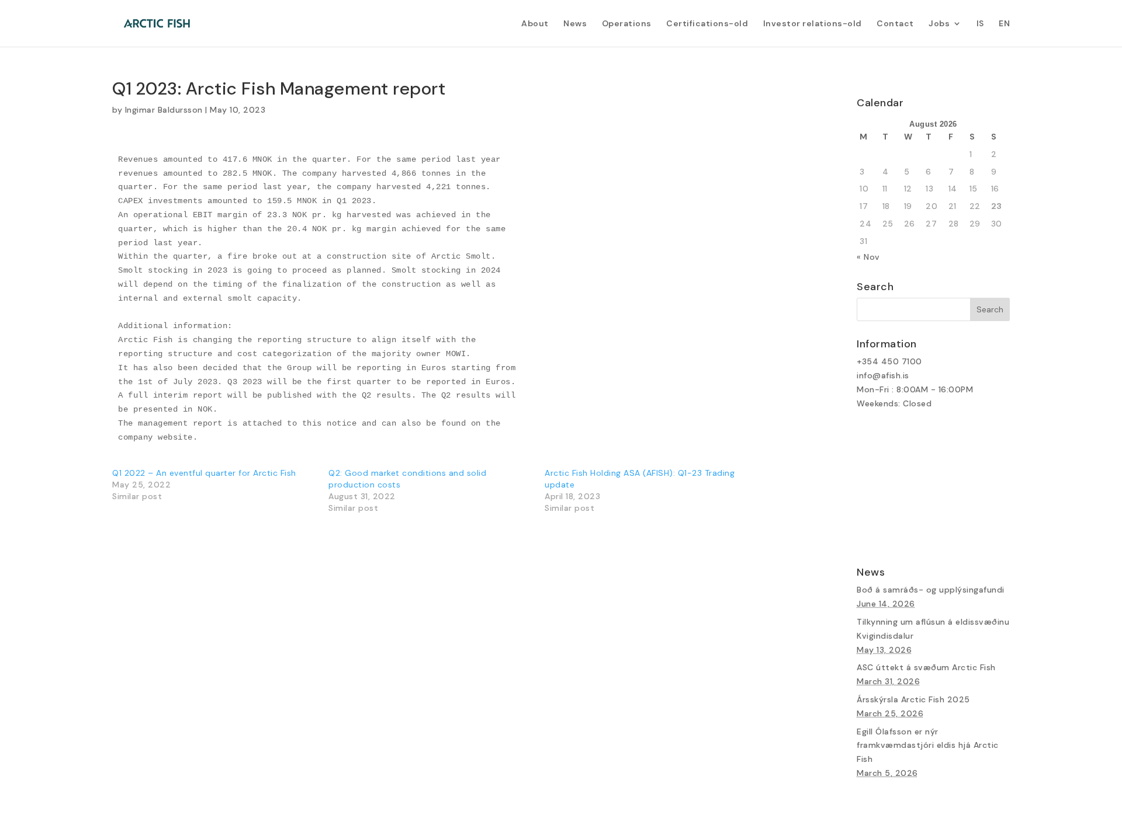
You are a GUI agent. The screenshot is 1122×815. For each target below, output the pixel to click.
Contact (895, 24)
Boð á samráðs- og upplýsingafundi (931, 589)
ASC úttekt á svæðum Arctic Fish (926, 667)
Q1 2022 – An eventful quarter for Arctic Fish (204, 473)
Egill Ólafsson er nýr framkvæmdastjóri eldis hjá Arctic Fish (928, 745)
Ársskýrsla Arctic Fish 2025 (913, 699)
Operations (627, 24)
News (575, 24)
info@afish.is (883, 375)
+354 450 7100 (889, 361)
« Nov (868, 257)
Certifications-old (707, 24)
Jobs (939, 24)
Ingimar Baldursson (164, 110)
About (535, 24)
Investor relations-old (812, 24)
